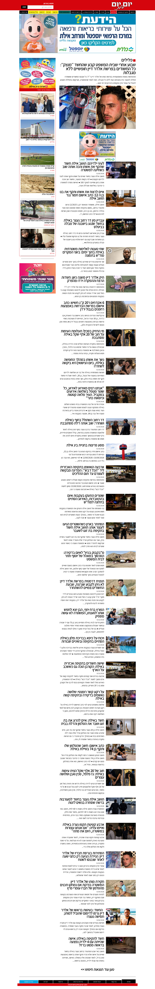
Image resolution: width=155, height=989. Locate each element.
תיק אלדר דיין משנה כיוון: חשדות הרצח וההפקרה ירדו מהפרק (83, 279)
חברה (102, 12)
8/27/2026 (100, 284)
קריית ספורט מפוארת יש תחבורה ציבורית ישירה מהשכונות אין (38, 167)
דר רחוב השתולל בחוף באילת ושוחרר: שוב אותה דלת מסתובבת (82, 421)
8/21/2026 (100, 620)
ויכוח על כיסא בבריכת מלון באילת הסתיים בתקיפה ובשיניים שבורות (82, 639)
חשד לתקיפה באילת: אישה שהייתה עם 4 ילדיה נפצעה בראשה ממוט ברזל (86, 941)
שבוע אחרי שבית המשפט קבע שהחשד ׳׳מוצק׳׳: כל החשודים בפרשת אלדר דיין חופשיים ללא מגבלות (98, 68)
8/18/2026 (100, 920)
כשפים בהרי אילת (48, 194)
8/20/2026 (100, 834)
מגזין (107, 12)
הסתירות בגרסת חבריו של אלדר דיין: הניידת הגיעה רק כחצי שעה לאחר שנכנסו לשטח (83, 856)
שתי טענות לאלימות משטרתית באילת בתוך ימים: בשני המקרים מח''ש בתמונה (83, 252)
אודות (129, 982)
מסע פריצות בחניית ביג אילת (85, 445)
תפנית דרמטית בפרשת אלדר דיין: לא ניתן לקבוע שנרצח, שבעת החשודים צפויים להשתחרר (82, 584)
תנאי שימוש (97, 982)
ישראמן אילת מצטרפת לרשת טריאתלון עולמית (38, 113)
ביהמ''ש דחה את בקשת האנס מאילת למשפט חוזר (38, 250)
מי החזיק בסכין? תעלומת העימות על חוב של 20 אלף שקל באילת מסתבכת (82, 334)
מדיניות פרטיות (78, 982)
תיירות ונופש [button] (88, 12)
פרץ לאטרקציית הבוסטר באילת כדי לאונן (40, 139)
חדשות (132, 12)
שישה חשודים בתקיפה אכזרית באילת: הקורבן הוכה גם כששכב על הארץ (83, 666)
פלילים (113, 12)
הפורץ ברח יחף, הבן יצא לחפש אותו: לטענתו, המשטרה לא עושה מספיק (82, 613)
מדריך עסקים (28, 982)
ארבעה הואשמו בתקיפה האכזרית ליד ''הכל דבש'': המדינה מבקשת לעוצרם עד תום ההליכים (82, 470)
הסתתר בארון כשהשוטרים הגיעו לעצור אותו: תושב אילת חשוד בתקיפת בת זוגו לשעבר (83, 527)
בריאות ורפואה (76, 12)
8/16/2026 (100, 948)
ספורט (96, 12)
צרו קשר (113, 982)
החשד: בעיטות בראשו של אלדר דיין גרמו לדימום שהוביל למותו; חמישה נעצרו (82, 913)
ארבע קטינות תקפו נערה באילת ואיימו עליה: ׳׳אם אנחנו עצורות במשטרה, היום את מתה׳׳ (83, 827)
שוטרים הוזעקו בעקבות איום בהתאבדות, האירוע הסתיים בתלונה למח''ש (85, 498)
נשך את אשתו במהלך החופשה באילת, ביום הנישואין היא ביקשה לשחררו (83, 362)
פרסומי (55, 12)
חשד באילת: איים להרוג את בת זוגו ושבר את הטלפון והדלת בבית (82, 722)
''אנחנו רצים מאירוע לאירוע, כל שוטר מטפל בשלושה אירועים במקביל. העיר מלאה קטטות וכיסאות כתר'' (83, 393)
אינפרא (70, 985)
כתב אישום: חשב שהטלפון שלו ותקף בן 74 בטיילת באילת (84, 747)
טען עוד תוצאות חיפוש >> (97, 969)
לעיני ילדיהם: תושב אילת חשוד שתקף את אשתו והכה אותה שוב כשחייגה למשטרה (83, 166)
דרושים (42, 12)
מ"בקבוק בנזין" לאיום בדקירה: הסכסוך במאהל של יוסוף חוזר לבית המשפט (84, 555)
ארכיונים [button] (24, 12)
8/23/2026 (100, 591)
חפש (24, 7)
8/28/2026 (100, 173)
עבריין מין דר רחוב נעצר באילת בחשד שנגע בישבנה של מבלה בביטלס (84, 223)
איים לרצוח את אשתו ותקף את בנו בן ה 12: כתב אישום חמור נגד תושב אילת (82, 195)
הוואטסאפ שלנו (64, 12)
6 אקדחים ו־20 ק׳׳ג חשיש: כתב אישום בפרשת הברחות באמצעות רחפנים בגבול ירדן (82, 305)
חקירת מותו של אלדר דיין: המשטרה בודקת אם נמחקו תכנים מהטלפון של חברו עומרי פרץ (82, 884)
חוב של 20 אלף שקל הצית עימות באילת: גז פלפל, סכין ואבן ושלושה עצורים (82, 774)
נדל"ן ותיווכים (33, 12)
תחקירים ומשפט (123, 12)
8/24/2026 (100, 341)
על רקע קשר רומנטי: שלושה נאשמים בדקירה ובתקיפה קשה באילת (83, 695)
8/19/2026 (100, 892)
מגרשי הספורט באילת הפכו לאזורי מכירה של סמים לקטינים (38, 221)
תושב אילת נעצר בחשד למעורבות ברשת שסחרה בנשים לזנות (81, 801)
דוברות (48, 12)
